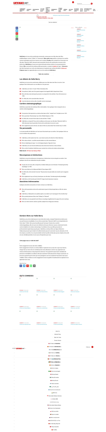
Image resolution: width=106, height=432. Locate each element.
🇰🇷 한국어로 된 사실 (54, 402)
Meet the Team (57, 337)
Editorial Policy (57, 334)
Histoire (71, 10)
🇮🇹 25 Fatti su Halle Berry (54, 352)
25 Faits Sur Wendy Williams (25, 308)
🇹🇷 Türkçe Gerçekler (54, 426)
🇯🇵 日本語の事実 (54, 399)
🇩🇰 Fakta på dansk (54, 374)
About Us (58, 331)
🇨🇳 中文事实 (54, 429)
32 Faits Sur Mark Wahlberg (59, 308)
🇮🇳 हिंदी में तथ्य (54, 392)
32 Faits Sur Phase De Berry (42, 291)
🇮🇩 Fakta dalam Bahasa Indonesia (54, 396)
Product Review (57, 340)
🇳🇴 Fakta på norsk (54, 380)
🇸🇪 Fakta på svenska (54, 377)
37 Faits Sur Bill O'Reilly (58, 324)
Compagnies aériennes (22, 10)
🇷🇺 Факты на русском (54, 417)
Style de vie (81, 10)
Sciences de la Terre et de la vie (48, 10)
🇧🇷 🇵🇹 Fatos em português (54, 371)
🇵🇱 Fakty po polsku (54, 411)
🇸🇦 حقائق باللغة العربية (54, 386)
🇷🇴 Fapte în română (54, 414)
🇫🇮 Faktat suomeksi (54, 383)
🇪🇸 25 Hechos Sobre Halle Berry (54, 346)
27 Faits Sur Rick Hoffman (42, 324)
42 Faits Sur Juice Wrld (75, 308)
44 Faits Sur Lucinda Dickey (42, 308)
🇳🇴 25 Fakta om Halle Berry (54, 355)
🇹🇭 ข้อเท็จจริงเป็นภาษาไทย (54, 420)
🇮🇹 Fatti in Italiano (54, 368)
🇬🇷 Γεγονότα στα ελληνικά (54, 389)
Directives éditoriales (65, 15)
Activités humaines (76, 10)
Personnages (36, 10)
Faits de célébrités (53, 22)
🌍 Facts (54, 359)
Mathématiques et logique (88, 10)
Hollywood (63, 68)
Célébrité (29, 10)
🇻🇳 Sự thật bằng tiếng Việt (54, 423)
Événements (54, 10)
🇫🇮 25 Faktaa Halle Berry (54, 349)
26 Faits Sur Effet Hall (24, 291)
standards (62, 251)
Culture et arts (42, 10)
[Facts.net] (20, 2)
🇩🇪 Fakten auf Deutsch (54, 362)
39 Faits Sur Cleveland (75, 291)
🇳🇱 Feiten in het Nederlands (54, 408)
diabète (55, 66)
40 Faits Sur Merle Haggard (59, 291)
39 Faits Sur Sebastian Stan (25, 324)
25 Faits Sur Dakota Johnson (76, 324)
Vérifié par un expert (57, 15)
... (97, 10)
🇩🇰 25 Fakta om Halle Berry (54, 343)
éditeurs (35, 253)
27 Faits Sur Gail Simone (81, 51)
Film (94, 10)
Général (65, 10)
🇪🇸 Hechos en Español (54, 365)
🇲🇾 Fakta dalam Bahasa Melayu (54, 405)
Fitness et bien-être (60, 10)
